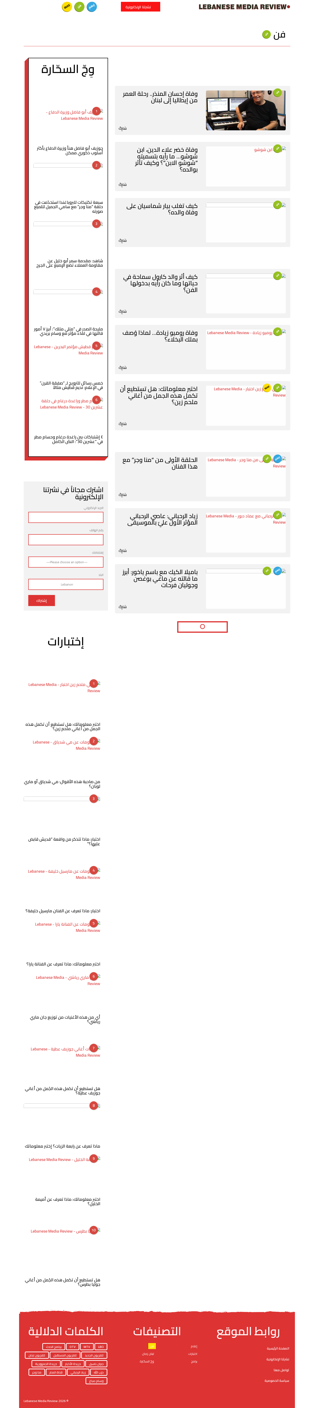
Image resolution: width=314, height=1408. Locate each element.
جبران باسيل (96, 1364)
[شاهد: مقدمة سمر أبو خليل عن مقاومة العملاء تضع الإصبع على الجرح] (68, 239)
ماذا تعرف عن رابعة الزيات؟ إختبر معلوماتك (62, 1146)
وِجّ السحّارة (147, 1361)
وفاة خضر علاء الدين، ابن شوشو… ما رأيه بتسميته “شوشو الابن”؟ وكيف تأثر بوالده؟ (166, 159)
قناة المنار (56, 1372)
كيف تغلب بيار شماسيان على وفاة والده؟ (162, 209)
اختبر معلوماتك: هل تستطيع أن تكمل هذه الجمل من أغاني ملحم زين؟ (159, 395)
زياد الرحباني (78, 1372)
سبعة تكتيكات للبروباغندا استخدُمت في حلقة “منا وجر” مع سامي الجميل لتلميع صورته (68, 206)
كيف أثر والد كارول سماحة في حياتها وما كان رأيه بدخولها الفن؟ (160, 283)
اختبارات (192, 1353)
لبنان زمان (148, 1353)
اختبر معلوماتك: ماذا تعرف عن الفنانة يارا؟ (63, 964)
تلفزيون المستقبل (65, 1355)
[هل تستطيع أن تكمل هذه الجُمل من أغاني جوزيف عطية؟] (62, 1065)
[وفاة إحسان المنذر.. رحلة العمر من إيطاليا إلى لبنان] (246, 110)
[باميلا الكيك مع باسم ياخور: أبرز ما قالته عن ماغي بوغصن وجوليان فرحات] (246, 589)
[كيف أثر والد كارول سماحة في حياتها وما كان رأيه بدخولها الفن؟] (246, 294)
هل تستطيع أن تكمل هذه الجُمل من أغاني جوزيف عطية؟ (62, 1091)
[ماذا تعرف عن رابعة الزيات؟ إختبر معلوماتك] (62, 1122)
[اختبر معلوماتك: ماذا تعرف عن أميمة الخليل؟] (62, 1175)
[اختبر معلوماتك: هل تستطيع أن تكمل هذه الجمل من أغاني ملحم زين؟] (246, 406)
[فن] (79, 6)
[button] (114, 6)
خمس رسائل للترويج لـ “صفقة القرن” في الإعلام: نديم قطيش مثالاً (71, 385)
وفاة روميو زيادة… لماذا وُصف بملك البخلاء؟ (160, 336)
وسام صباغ (96, 1381)
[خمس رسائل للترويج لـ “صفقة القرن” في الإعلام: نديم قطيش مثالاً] (68, 361)
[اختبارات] (67, 6)
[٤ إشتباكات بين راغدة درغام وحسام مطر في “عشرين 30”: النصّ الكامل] (68, 415)
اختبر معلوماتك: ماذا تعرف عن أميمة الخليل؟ (67, 1201)
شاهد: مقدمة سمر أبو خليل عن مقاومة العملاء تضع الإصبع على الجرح (69, 263)
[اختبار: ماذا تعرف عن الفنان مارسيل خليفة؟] (62, 887)
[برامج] (42, 6)
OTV (73, 1347)
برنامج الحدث (54, 1347)
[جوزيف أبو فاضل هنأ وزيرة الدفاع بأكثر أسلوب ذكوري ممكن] (68, 126)
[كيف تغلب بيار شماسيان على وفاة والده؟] (246, 223)
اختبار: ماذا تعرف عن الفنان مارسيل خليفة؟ (63, 911)
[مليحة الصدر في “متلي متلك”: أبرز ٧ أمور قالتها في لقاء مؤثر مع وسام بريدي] (68, 306)
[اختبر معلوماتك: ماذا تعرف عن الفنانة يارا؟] (62, 940)
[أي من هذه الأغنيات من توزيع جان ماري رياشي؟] (62, 993)
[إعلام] (91, 6)
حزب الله (99, 1372)
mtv (87, 1347)
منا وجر (36, 1372)
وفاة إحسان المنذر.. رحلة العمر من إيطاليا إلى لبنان (160, 97)
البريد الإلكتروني (93, 508)
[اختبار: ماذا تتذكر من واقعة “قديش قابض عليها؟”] (62, 815)
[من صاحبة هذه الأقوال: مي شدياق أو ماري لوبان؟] (62, 758)
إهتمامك (97, 552)
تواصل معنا (281, 1370)
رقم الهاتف (96, 530)
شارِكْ (123, 128)
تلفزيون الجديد (94, 1355)
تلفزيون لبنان (37, 1355)
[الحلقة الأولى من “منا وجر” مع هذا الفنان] (246, 477)
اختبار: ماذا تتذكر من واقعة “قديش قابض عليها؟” (64, 841)
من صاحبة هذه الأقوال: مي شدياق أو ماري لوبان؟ (62, 784)
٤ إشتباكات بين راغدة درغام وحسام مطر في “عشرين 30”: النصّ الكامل (68, 439)
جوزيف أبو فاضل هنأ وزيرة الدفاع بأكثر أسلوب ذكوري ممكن (70, 150)
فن (152, 1346)
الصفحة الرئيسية (278, 1348)
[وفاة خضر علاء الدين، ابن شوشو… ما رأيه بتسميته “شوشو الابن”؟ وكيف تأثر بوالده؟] (246, 166)
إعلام (194, 1346)
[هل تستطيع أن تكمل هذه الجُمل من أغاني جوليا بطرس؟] (62, 1251)
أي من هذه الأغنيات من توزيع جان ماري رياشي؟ (65, 1019)
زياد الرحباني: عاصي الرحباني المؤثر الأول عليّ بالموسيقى (162, 519)
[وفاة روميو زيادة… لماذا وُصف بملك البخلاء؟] (246, 349)
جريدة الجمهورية (46, 1364)
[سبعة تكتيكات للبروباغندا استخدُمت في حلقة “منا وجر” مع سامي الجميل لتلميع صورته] (68, 180)
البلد (100, 575)
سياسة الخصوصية (277, 1381)
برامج (194, 1361)
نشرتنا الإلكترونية (277, 1359)
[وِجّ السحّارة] (29, 6)
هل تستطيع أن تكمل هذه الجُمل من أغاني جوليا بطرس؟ (62, 1282)
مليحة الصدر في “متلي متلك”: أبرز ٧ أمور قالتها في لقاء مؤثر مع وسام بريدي (68, 331)
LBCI (101, 1347)
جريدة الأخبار (73, 1364)
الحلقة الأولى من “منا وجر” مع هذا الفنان (160, 463)
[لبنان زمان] (54, 6)
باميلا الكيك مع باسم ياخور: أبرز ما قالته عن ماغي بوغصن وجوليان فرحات (160, 578)
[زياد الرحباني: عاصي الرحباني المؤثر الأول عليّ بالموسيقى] (246, 533)
